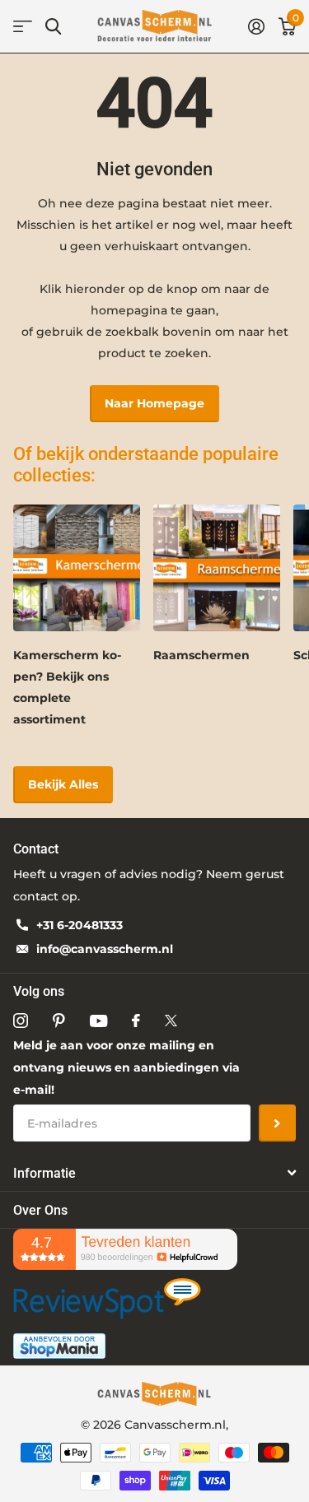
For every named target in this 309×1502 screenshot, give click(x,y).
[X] (171, 1020)
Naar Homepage (154, 403)
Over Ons (40, 1210)
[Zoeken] (53, 26)
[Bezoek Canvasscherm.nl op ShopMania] (59, 1344)
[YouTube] (98, 1021)
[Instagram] (20, 1020)
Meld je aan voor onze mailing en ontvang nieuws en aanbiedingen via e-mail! (126, 1067)
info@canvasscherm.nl (104, 949)
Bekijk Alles (63, 784)
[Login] (256, 26)
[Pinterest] (59, 1020)
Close (154, 1173)
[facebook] (136, 1020)
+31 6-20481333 (79, 925)
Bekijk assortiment (22, 27)
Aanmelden (277, 1123)
